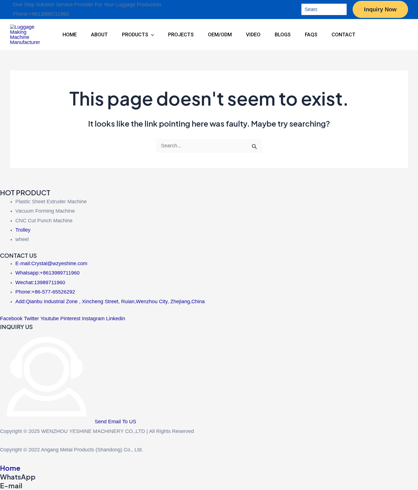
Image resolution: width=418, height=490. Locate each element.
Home (10, 468)
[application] (151, 34)
